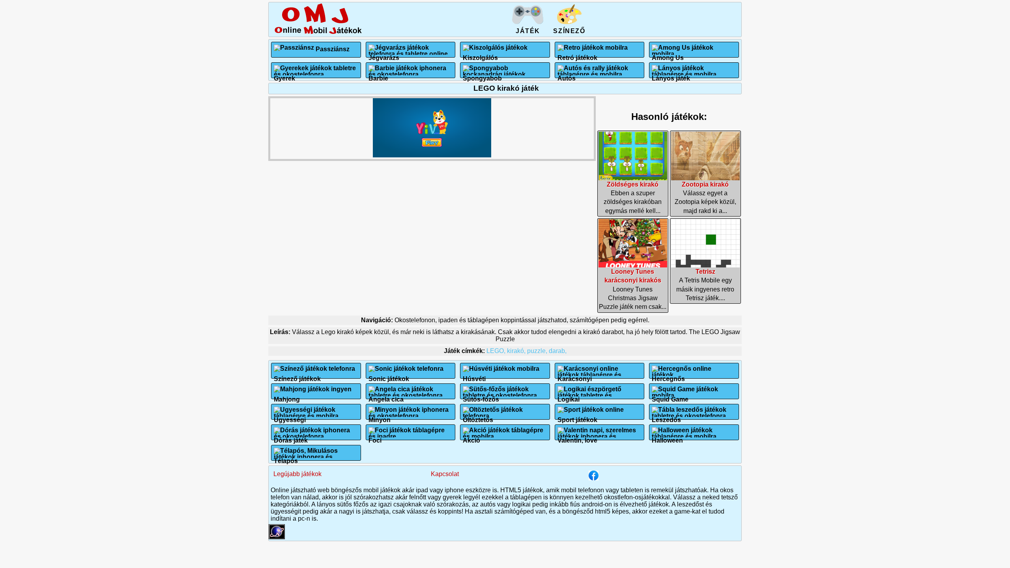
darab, (558, 351)
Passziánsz (333, 49)
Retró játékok (577, 54)
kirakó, (517, 351)
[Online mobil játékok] (318, 32)
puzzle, (538, 351)
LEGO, (496, 351)
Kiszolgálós (480, 54)
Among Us (668, 54)
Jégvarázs (383, 54)
